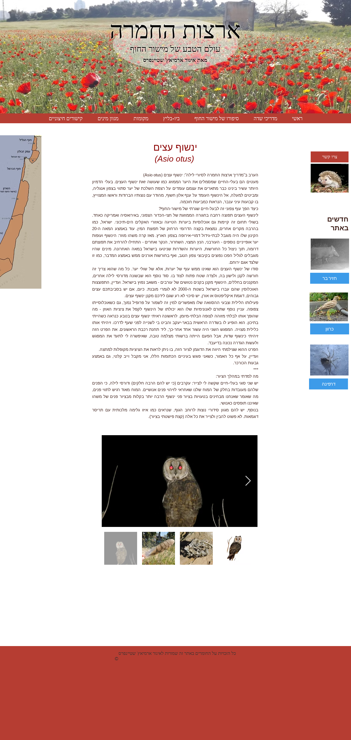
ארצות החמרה (175, 30)
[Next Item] (248, 481)
